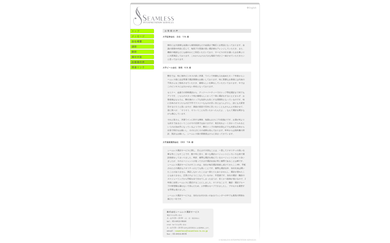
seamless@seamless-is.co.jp (191, 231)
